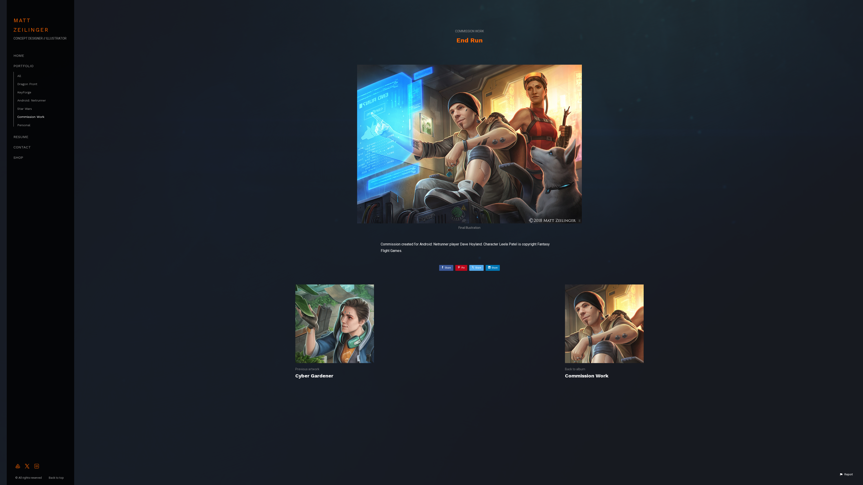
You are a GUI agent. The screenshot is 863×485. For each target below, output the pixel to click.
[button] (846, 474)
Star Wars (24, 108)
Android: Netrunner (31, 100)
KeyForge (24, 92)
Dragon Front (27, 84)
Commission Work (30, 117)
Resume (20, 137)
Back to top (57, 477)
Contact (22, 147)
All (19, 76)
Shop (18, 157)
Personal (23, 125)
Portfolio (23, 66)
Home (18, 55)
